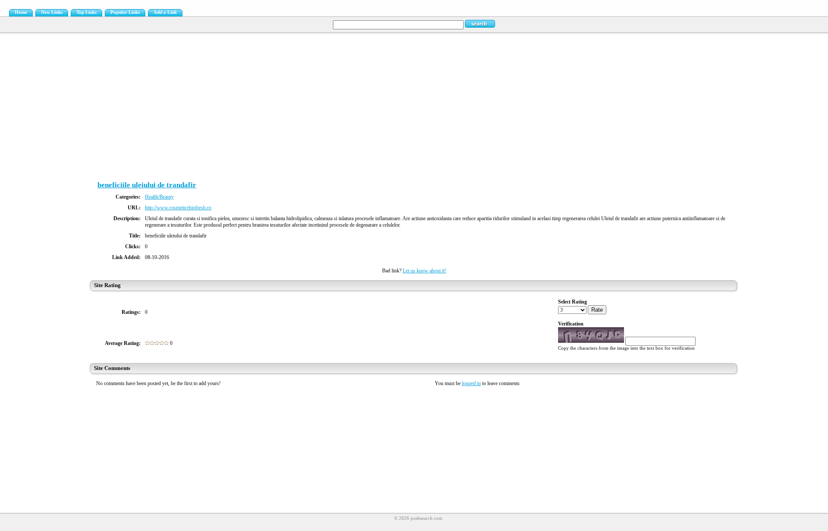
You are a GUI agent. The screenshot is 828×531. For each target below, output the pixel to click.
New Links (52, 12)
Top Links (86, 12)
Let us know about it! (424, 271)
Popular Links (125, 12)
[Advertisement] (414, 101)
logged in (471, 383)
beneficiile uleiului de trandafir (146, 185)
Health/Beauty (159, 197)
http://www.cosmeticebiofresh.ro (178, 208)
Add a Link (165, 12)
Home (21, 12)
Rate (597, 310)
